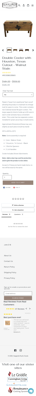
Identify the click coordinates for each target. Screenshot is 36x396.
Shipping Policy (10, 272)
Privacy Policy (9, 278)
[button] (31, 391)
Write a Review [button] (19, 205)
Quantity (5, 173)
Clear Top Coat (8, 91)
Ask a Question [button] (19, 210)
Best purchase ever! (12, 317)
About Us (7, 255)
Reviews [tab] (5, 214)
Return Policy (9, 267)
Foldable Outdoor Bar (7, 329)
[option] (9, 50)
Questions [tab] (17, 214)
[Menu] (32, 5)
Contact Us (8, 261)
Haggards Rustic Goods (20, 356)
